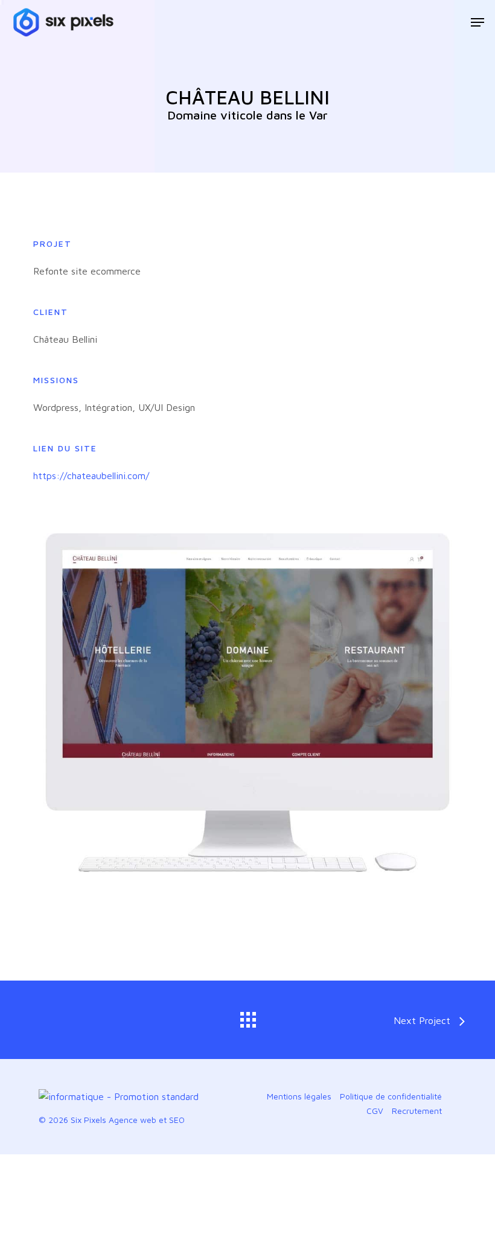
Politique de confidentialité (391, 1096)
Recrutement (417, 1110)
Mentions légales (299, 1096)
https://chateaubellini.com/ (91, 475)
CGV (374, 1110)
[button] (477, 22)
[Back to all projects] (247, 1017)
